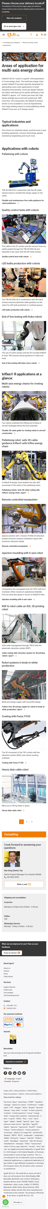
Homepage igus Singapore (11, 42)
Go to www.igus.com (12, 26)
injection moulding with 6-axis (17, 599)
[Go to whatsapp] (6, 1202)
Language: (14, 1079)
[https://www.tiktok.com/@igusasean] (24, 1073)
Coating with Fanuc (12, 763)
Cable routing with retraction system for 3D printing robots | (23, 654)
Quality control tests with (15, 257)
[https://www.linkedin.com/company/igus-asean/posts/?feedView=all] (14, 1073)
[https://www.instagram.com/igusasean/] (10, 1073)
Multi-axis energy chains (30, 42)
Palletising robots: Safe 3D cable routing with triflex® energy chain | (21, 491)
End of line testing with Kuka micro (19, 363)
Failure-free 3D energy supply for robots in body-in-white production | (23, 708)
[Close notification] (44, 2)
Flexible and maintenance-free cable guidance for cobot (23, 201)
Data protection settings (12, 1097)
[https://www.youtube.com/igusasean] (19, 1073)
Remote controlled (15, 546)
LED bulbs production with (16, 310)
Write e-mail (22, 884)
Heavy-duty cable (11, 810)
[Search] (31, 34)
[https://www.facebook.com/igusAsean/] (5, 1073)
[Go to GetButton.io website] (5, 1206)
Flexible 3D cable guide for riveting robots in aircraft (23, 431)
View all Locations (14, 18)
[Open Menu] (3, 34)
